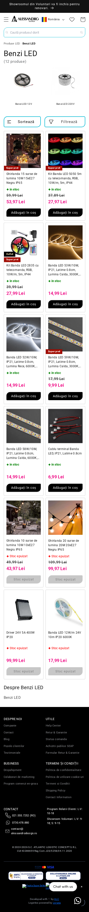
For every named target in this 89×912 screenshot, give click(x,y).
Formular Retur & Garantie (62, 752)
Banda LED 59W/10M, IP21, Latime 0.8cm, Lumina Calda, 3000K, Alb (63, 362)
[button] (6, 19)
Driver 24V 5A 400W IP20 (20, 635)
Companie (10, 725)
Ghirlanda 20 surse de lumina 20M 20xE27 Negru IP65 (63, 545)
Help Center (53, 725)
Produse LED (12, 43)
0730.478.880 (20, 822)
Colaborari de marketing (19, 777)
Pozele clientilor (14, 746)
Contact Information (58, 797)
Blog (6, 739)
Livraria (57, 902)
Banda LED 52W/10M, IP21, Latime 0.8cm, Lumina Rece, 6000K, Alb (21, 362)
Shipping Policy (55, 790)
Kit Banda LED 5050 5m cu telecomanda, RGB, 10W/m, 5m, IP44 (65, 178)
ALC (56, 899)
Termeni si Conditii (58, 783)
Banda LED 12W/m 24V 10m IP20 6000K (64, 635)
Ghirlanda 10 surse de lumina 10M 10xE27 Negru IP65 (21, 545)
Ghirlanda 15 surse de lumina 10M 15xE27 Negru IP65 (21, 178)
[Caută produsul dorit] (81, 32)
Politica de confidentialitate (63, 770)
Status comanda (56, 739)
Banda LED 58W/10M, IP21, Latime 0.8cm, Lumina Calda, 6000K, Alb (21, 453)
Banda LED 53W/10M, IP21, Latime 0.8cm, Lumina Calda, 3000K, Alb (63, 270)
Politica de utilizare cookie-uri (65, 777)
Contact (9, 732)
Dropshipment (13, 770)
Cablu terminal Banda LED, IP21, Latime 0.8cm (65, 451)
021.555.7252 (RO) (24, 815)
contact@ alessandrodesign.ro (24, 831)
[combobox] (44, 32)
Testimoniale (12, 752)
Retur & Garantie (56, 732)
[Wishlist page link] (71, 19)
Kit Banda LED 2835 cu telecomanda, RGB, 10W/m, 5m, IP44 (22, 270)
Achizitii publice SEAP (60, 746)
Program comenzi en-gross (21, 783)
